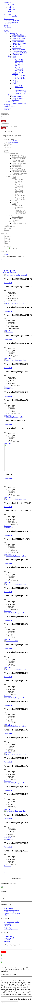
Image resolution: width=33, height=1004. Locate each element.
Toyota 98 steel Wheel (18, 49)
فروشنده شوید (8, 908)
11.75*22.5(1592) (20, 90)
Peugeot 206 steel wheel (19, 36)
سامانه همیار (8, 936)
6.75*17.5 (15, 74)
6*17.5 (14, 57)
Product (6, 31)
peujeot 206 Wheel (13, 20)
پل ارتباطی (7, 2)
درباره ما (10, 5)
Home (6, 30)
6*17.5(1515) (19, 66)
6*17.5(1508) (19, 61)
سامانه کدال (8, 927)
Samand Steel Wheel (18, 41)
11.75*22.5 (15, 88)
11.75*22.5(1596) (20, 91)
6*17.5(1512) (19, 62)
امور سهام (7, 925)
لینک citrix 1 (11, 7)
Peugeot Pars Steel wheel (19, 43)
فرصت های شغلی (9, 911)
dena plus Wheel (13, 22)
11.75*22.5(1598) (20, 93)
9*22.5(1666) (19, 87)
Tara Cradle (15, 100)
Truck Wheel (8, 24)
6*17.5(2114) (19, 72)
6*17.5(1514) (19, 64)
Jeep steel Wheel (16, 48)
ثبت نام (6, 131)
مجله (5, 915)
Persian (6, 109)
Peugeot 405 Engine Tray (19, 103)
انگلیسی (14, 16)
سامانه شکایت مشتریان (11, 922)
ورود (10, 131)
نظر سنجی (7, 924)
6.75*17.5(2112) (20, 79)
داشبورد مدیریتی (9, 938)
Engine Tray (11, 101)
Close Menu (4, 114)
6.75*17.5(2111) (20, 77)
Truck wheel (8, 283)
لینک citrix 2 (11, 9)
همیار (9, 11)
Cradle (6, 25)
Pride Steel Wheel (17, 46)
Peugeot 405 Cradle (17, 98)
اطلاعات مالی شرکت (11, 929)
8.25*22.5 (15, 82)
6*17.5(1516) (19, 67)
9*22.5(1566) (19, 85)
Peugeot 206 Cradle (17, 96)
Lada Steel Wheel (17, 54)
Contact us (7, 108)
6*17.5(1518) (19, 69)
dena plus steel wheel (18, 40)
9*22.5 (14, 83)
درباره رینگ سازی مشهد (11, 910)
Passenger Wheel (9, 19)
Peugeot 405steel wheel (18, 38)
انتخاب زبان (7, 14)
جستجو (3, 121)
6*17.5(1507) (19, 59)
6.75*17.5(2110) (20, 75)
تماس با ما (11, 4)
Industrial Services (9, 106)
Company (7, 104)
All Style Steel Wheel (18, 35)
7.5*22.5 (14, 80)
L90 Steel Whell (16, 44)
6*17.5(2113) (19, 70)
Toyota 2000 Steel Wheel (19, 51)
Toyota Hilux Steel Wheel (19, 53)
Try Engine (7, 27)
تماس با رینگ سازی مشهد (12, 913)
